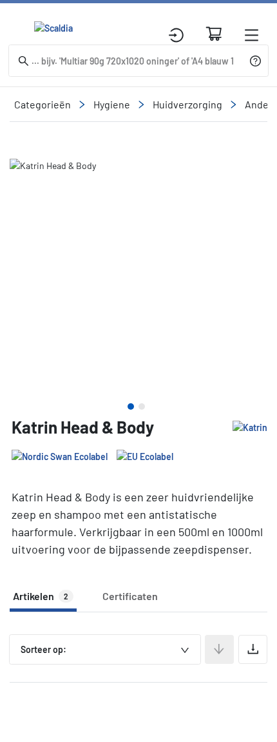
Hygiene (111, 104)
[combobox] (105, 649)
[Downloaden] (252, 649)
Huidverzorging (187, 104)
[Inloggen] (176, 35)
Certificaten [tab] (130, 596)
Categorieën (42, 104)
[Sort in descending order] (219, 649)
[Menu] (251, 35)
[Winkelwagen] (213, 33)
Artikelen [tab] (40, 596)
